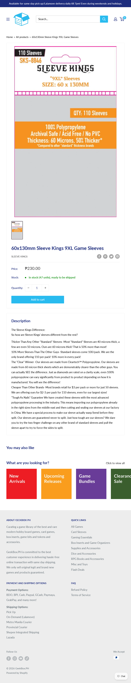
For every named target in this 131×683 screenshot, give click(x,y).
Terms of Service (81, 595)
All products (22, 37)
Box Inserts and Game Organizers (90, 542)
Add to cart (38, 299)
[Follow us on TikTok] (27, 658)
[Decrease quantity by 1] (28, 287)
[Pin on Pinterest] (105, 256)
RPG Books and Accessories (87, 559)
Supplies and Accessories (85, 548)
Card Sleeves (78, 532)
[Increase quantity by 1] (45, 287)
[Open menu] (8, 19)
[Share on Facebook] (99, 256)
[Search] (104, 19)
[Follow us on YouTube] (21, 658)
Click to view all (115, 463)
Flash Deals (77, 569)
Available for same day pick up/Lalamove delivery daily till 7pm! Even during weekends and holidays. (65, 3)
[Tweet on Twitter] (111, 256)
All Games (77, 526)
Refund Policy (79, 589)
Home (9, 37)
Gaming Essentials (81, 537)
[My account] (115, 19)
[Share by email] (117, 256)
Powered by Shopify (17, 672)
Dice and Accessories (83, 553)
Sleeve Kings (19, 256)
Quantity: (17, 288)
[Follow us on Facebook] (8, 658)
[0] (122, 19)
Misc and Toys (79, 564)
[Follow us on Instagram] (14, 658)
